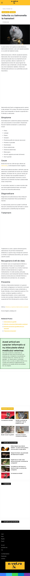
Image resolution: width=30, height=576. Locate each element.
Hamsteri (12, 12)
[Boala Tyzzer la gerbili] (7, 429)
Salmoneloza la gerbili (10, 322)
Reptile (3, 538)
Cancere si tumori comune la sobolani (21, 435)
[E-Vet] (11, 2)
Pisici (2, 536)
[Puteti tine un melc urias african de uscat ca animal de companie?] (5, 462)
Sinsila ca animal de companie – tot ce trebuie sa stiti (21, 422)
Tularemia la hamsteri (10, 331)
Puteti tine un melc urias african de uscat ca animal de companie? (19, 461)
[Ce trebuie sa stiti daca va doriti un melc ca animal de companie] (5, 469)
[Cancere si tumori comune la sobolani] (22, 429)
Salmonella (4, 165)
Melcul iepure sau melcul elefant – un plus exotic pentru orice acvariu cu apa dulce (19, 447)
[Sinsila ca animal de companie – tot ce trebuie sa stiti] (22, 415)
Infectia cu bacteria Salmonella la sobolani (17, 307)
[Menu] (2, 3)
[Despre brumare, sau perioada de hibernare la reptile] (5, 455)
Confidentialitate (5, 553)
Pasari (2, 541)
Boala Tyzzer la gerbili (7, 434)
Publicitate (3, 556)
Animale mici (9, 8)
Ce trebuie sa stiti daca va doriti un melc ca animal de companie (18, 468)
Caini (2, 534)
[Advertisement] (15, 89)
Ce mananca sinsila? (7, 420)
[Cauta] (28, 3)
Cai (2, 550)
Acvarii (3, 545)
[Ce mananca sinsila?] (7, 415)
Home (4, 8)
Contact (3, 558)
